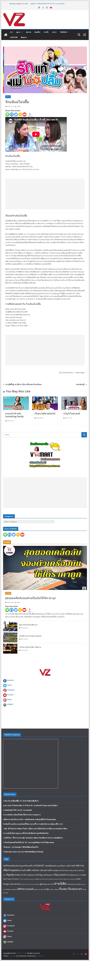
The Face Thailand (34, 884)
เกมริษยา (52, 889)
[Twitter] (16, 114)
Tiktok (9, 699)
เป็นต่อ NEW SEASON (44, 413)
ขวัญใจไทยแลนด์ (71, 413)
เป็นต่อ (56, 889)
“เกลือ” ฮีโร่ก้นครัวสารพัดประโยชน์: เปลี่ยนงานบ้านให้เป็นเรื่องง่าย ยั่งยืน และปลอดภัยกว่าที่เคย (35, 829)
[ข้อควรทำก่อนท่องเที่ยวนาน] (10, 626)
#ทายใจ (61, 870)
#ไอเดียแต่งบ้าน (73, 875)
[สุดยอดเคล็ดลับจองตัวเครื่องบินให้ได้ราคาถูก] (45, 568)
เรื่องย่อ (62, 889)
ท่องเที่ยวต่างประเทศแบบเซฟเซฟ (30, 636)
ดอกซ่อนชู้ (80, 384)
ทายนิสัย (60, 883)
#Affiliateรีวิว (28, 865)
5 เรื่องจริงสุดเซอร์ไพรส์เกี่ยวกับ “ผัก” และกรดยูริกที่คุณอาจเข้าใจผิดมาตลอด (28, 842)
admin (19, 106)
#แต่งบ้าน (63, 874)
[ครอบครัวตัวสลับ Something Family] (16, 398)
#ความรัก (71, 865)
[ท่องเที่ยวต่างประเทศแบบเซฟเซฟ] (10, 637)
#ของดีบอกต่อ (50, 865)
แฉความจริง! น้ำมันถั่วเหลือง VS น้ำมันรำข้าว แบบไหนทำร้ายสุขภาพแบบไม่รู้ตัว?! (30, 805)
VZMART (10, 704)
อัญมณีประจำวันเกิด (38, 889)
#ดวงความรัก (46, 870)
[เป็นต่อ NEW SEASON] (45, 398)
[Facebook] (12, 114)
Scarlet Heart (25, 884)
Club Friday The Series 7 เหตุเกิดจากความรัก (33, 879)
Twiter (9, 685)
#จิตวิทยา (36, 870)
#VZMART (39, 865)
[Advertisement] (45, 194)
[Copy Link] (20, 114)
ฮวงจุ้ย (46, 889)
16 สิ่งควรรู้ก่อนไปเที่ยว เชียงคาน (30, 647)
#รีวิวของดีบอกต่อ (29, 875)
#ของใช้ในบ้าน (62, 866)
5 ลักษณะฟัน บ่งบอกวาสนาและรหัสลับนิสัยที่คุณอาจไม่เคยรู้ (23, 852)
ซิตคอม (8, 97)
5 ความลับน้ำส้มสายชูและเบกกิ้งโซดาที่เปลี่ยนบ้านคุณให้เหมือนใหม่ (26, 833)
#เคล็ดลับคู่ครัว (47, 875)
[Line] (7, 114)
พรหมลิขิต (78, 884)
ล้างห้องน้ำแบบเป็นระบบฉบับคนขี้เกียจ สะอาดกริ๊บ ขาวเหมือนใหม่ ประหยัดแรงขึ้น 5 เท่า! (33, 824)
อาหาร (54, 32)
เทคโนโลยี (13, 37)
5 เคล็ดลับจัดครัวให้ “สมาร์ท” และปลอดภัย (17, 810)
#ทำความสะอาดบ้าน (71, 870)
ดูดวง (18, 32)
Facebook (10, 680)
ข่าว (11, 32)
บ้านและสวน (71, 884)
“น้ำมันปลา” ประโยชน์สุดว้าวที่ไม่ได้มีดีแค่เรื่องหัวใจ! (21, 847)
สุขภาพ (28, 32)
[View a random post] (84, 34)
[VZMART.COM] (5, 34)
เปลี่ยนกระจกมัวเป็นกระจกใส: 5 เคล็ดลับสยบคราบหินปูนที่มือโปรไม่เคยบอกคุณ (29, 819)
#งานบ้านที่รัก (25, 870)
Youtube (10, 695)
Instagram (11, 690)
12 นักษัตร (82, 875)
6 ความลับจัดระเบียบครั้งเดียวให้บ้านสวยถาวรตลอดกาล (22, 815)
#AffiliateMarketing (12, 865)
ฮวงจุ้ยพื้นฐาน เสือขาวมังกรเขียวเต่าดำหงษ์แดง (24, 384)
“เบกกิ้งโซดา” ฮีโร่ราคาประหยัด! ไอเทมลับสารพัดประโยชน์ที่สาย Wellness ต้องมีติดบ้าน (33, 838)
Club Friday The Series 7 (11, 879)
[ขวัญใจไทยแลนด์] (74, 398)
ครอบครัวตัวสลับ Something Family (14, 415)
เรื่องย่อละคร (74, 889)
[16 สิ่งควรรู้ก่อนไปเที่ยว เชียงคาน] (10, 649)
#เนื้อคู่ (55, 875)
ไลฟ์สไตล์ (63, 32)
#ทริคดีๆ (55, 870)
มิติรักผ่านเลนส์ (25, 889)
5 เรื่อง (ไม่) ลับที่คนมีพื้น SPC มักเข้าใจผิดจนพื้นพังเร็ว (21, 801)
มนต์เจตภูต (14, 889)
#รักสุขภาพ (18, 875)
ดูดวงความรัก (49, 884)
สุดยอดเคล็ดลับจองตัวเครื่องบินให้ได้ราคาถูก (30, 598)
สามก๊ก (46, 32)
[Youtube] (24, 114)
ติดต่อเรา (24, 37)
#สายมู (39, 874)
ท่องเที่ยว (37, 32)
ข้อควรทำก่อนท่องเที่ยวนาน (28, 625)
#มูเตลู (10, 874)
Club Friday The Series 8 (52, 879)
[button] (21, 32)
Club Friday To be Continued (67, 879)
